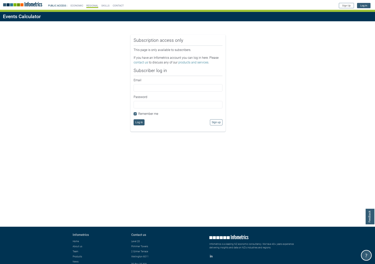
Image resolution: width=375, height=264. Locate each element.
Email (137, 80)
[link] (364, 5)
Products (77, 256)
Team (75, 251)
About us (77, 246)
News (76, 261)
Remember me (148, 114)
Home (76, 241)
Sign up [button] (216, 122)
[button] (77, 6)
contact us (141, 62)
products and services (193, 62)
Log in (139, 122)
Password (140, 97)
